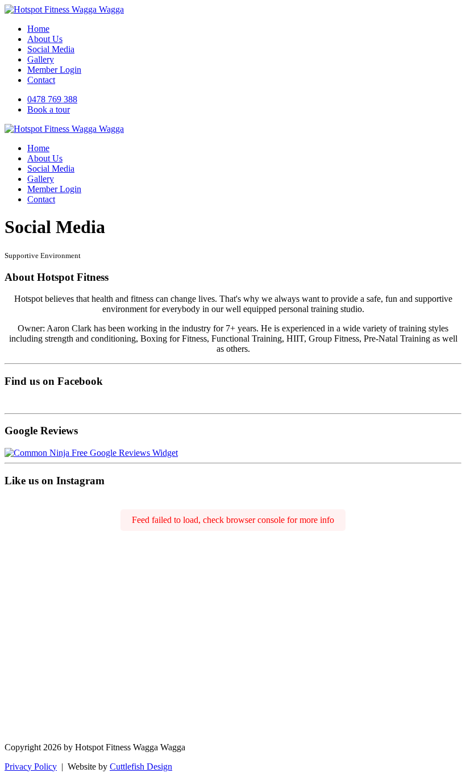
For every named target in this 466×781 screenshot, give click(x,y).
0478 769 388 (52, 99)
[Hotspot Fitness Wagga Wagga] (64, 9)
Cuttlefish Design (141, 766)
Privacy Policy (31, 766)
